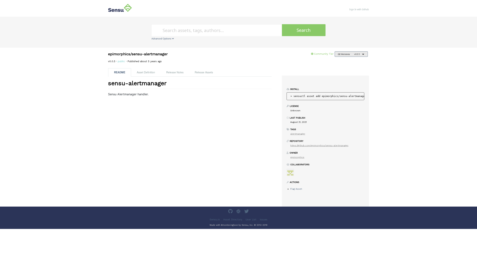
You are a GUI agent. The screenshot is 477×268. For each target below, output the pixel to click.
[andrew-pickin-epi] (292, 173)
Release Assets (204, 72)
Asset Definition (146, 72)
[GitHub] (231, 212)
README (119, 72)
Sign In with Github (359, 9)
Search (304, 30)
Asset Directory (232, 219)
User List (251, 219)
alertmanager (297, 134)
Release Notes (175, 72)
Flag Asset (296, 189)
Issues (263, 219)
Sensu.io (215, 219)
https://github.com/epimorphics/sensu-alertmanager (319, 145)
